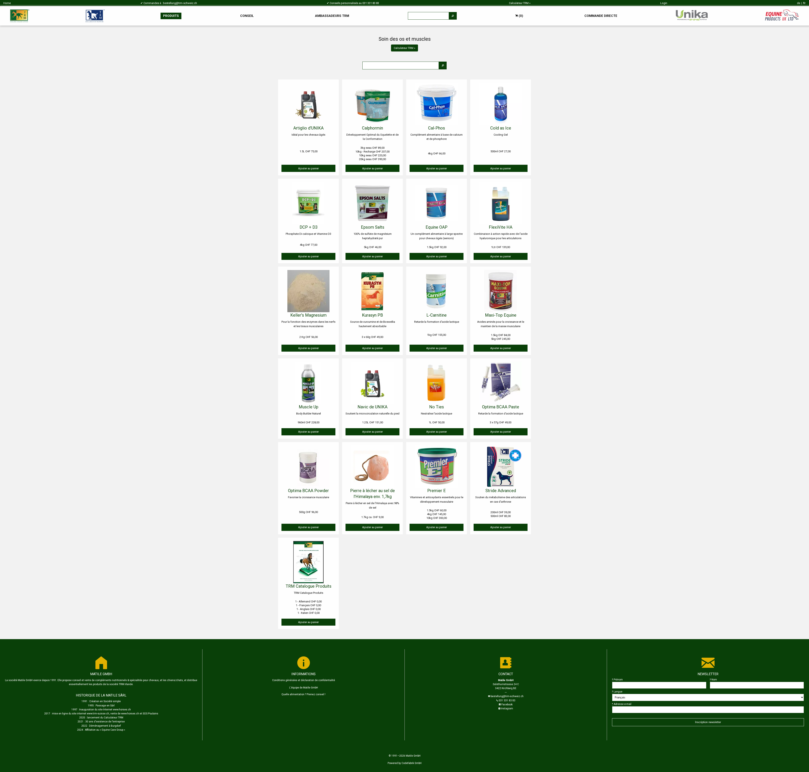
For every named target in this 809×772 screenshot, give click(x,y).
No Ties (436, 406)
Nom (713, 679)
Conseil (247, 16)
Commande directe (600, 16)
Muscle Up (308, 406)
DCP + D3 (308, 227)
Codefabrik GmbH (412, 763)
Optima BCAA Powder (308, 490)
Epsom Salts (372, 227)
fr (804, 3)
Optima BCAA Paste (500, 406)
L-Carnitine (436, 315)
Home (7, 3)
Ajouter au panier (308, 168)
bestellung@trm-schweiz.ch (180, 3)
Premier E (436, 490)
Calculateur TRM (519, 3)
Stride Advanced (500, 490)
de (798, 3)
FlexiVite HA (500, 227)
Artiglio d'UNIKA (308, 128)
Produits (171, 16)
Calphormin (372, 128)
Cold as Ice (500, 128)
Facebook (507, 704)
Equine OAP (436, 227)
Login (663, 3)
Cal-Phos (436, 128)
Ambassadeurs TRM (332, 16)
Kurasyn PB (372, 315)
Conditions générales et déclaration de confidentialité (303, 680)
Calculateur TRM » (404, 48)
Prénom (617, 679)
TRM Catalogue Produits (308, 586)
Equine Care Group (112, 729)
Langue (617, 691)
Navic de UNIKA (372, 406)
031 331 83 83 (370, 3)
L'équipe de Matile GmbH (303, 687)
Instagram (507, 708)
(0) (520, 16)
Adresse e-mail (621, 704)
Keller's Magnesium (308, 315)
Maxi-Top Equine (500, 315)
